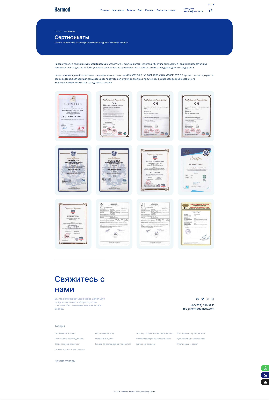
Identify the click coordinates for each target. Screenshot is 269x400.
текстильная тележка (65, 333)
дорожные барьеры (145, 344)
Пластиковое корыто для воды (69, 338)
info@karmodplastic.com (198, 308)
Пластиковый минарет (187, 344)
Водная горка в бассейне (67, 344)
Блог (140, 10)
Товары (131, 10)
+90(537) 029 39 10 (193, 11)
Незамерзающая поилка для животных (155, 333)
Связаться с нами (165, 10)
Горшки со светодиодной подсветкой (113, 344)
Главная (104, 10)
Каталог (149, 10)
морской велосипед (104, 333)
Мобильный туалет (104, 338)
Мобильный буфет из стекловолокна (153, 338)
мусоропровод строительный (191, 338)
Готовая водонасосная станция (70, 349)
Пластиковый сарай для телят (191, 333)
